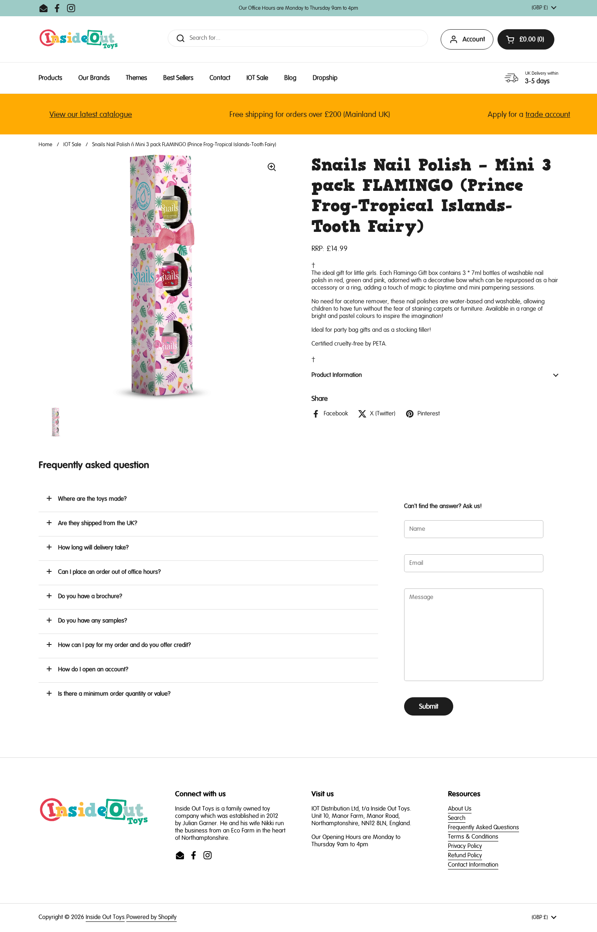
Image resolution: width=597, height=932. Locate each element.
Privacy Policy (465, 846)
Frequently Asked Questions (483, 827)
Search (456, 818)
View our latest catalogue (79, 114)
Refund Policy (465, 855)
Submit (428, 706)
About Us (460, 809)
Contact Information (473, 865)
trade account (536, 114)
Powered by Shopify (151, 917)
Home (45, 144)
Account (474, 39)
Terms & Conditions (473, 837)
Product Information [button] (336, 375)
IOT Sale (72, 144)
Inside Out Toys (105, 917)
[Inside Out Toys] (79, 39)
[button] (208, 500)
